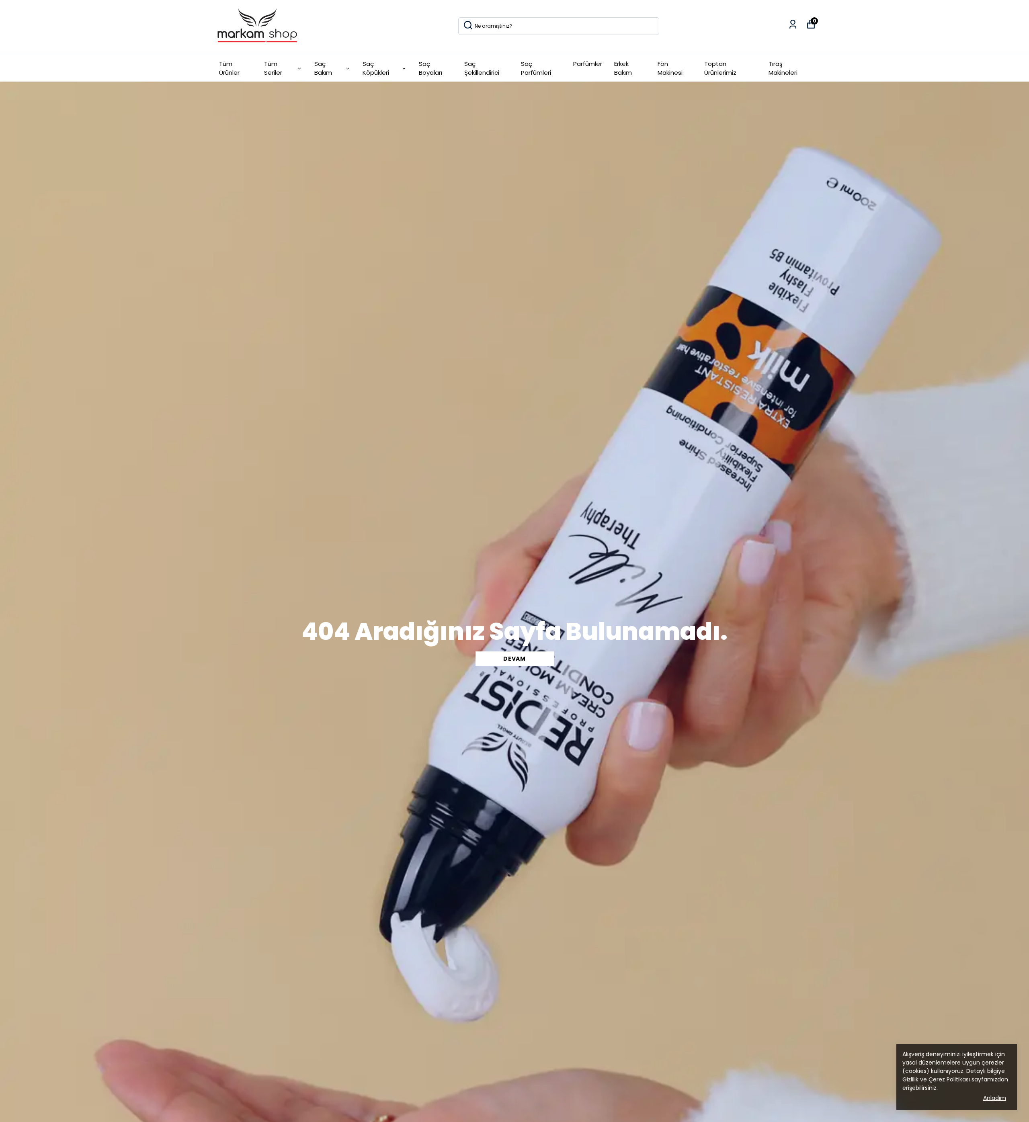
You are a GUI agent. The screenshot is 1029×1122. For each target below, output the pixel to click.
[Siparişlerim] (793, 24)
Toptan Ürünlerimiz (720, 68)
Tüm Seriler (273, 68)
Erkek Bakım (623, 68)
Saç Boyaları (430, 68)
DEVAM (514, 659)
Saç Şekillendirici (481, 68)
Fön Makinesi (670, 68)
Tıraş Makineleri (783, 68)
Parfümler (587, 63)
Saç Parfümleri (536, 68)
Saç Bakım (323, 68)
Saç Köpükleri (376, 68)
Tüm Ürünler (229, 68)
